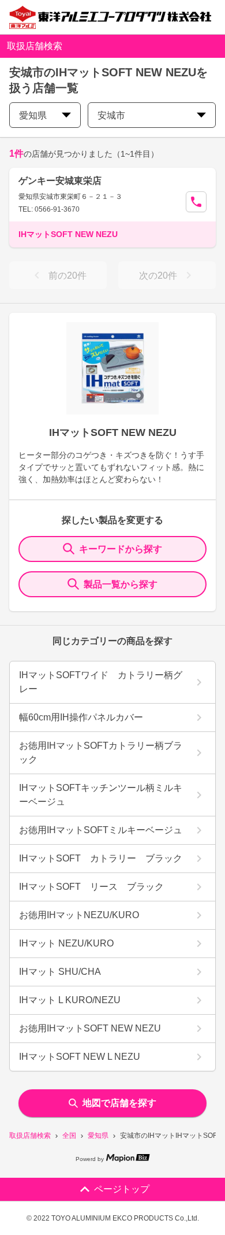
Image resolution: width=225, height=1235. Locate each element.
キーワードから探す (120, 549)
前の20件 (67, 275)
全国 (69, 1136)
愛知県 (98, 1136)
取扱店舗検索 (30, 1136)
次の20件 (158, 275)
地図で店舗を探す (119, 1103)
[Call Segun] (196, 201)
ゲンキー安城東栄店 (60, 181)
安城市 (111, 115)
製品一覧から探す (121, 584)
